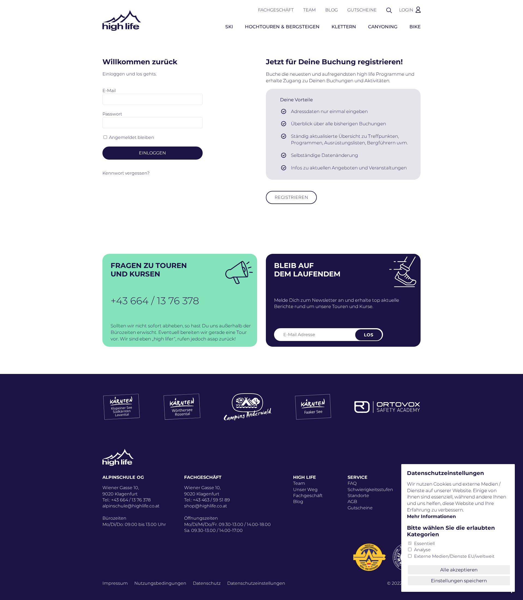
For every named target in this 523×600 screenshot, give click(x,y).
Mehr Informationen (431, 516)
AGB (352, 501)
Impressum (115, 583)
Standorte (358, 495)
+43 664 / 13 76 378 (155, 301)
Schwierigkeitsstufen (370, 489)
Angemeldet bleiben (131, 137)
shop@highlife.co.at (205, 505)
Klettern (344, 26)
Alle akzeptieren (459, 569)
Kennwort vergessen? (126, 173)
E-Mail (109, 90)
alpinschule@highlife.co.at (130, 505)
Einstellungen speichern (459, 580)
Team (309, 10)
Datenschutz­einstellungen (256, 583)
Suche (391, 10)
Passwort (112, 114)
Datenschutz (207, 583)
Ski (229, 26)
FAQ (352, 483)
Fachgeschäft (276, 10)
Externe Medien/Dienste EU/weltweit (454, 556)
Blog (331, 10)
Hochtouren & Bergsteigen (282, 26)
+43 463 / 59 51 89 (211, 499)
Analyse (422, 549)
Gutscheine (362, 10)
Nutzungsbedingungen (160, 583)
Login (406, 10)
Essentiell (424, 543)
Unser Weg (305, 489)
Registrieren (291, 197)
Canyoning (382, 26)
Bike (415, 26)
